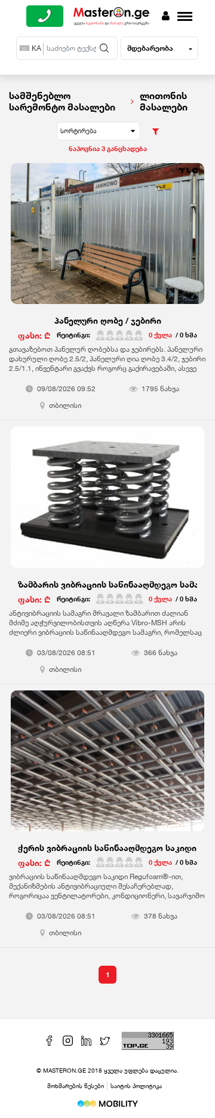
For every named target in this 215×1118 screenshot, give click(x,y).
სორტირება (78, 131)
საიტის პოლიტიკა (136, 1085)
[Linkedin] (87, 1039)
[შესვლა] (166, 16)
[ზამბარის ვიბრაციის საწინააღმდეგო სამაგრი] (107, 503)
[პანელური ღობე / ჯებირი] (107, 240)
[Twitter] (106, 1039)
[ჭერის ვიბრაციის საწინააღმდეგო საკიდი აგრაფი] (107, 767)
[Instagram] (69, 1039)
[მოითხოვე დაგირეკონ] (45, 16)
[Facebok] (50, 1039)
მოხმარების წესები (75, 1085)
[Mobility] (108, 1103)
